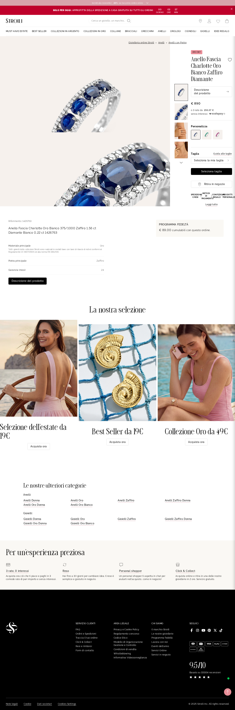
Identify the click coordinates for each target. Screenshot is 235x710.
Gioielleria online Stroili (141, 42)
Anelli (161, 42)
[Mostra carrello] (227, 21)
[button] (211, 199)
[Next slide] (181, 162)
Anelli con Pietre (178, 42)
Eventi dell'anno (160, 646)
